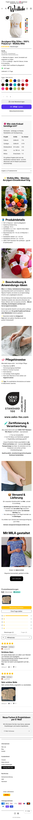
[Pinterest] (18, 813)
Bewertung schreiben (16, 607)
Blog (2, 749)
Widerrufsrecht (5, 762)
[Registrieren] (29, 731)
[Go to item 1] (6, 599)
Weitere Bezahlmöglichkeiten (16, 111)
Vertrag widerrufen (8, 767)
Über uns (3, 747)
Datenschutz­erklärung (7, 777)
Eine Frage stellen (16, 611)
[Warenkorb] (31, 8)
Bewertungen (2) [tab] (9, 632)
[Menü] (2, 9)
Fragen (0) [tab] (24, 632)
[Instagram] (15, 813)
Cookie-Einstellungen (6, 764)
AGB (2, 779)
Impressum (4, 781)
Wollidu (18, 817)
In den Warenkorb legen (17, 101)
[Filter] (3, 637)
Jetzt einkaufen (16, 578)
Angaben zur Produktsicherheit (9, 170)
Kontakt (3, 751)
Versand (3, 760)
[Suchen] (6, 8)
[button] (5, 46)
